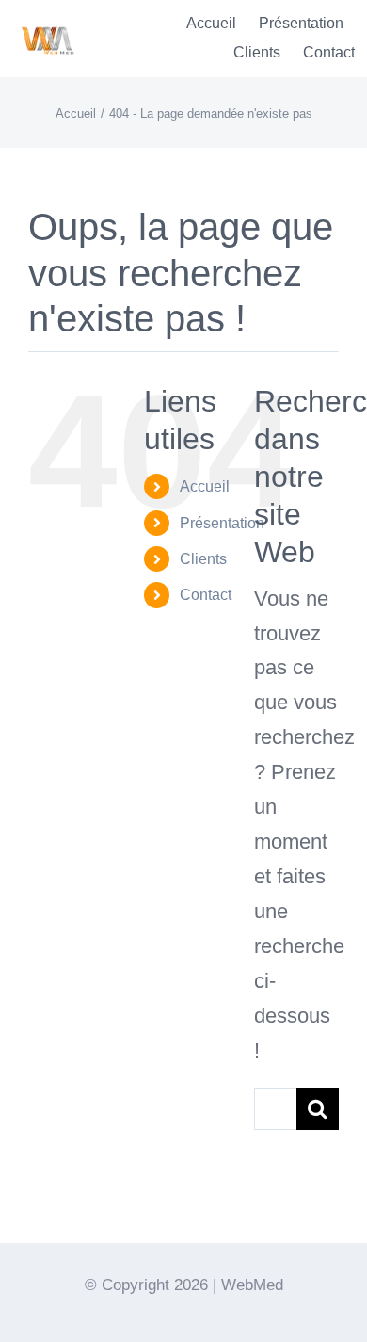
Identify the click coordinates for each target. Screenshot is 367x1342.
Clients (203, 559)
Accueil (205, 486)
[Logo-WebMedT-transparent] (47, 20)
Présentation (222, 523)
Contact (205, 595)
